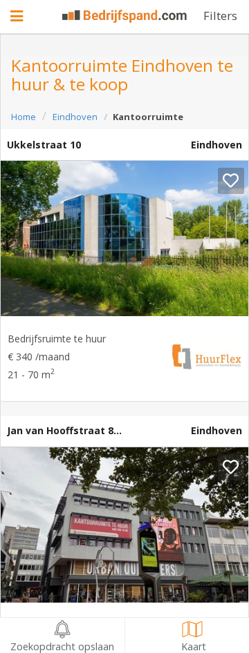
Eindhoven (75, 116)
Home (23, 116)
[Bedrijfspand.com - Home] (124, 16)
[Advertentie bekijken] (124, 238)
